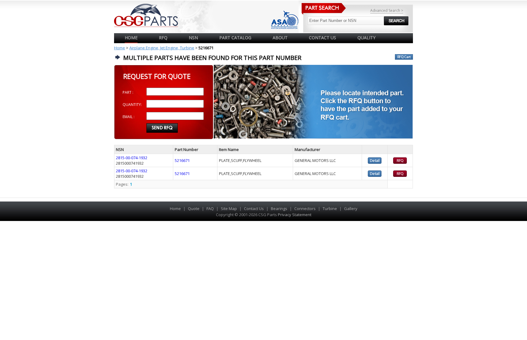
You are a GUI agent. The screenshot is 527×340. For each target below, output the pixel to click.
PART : (128, 92)
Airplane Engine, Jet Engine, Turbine (161, 48)
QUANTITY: (132, 104)
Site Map (229, 208)
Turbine (330, 208)
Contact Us (254, 208)
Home (131, 37)
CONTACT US (322, 37)
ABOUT (280, 37)
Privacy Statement (294, 214)
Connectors (305, 208)
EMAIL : (128, 116)
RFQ (163, 37)
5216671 (182, 160)
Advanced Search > (386, 10)
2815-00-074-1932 (131, 157)
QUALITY (366, 37)
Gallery (350, 208)
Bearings (279, 208)
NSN (193, 37)
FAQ (210, 208)
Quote (193, 208)
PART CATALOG (235, 37)
